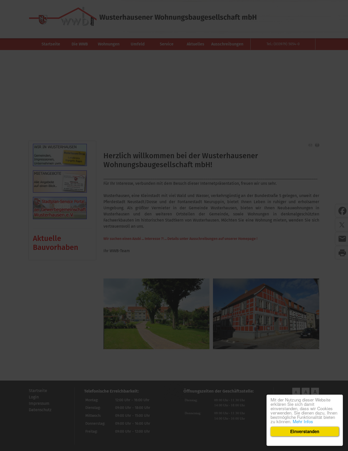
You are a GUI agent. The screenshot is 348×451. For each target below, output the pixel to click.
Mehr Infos (303, 421)
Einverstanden (304, 431)
